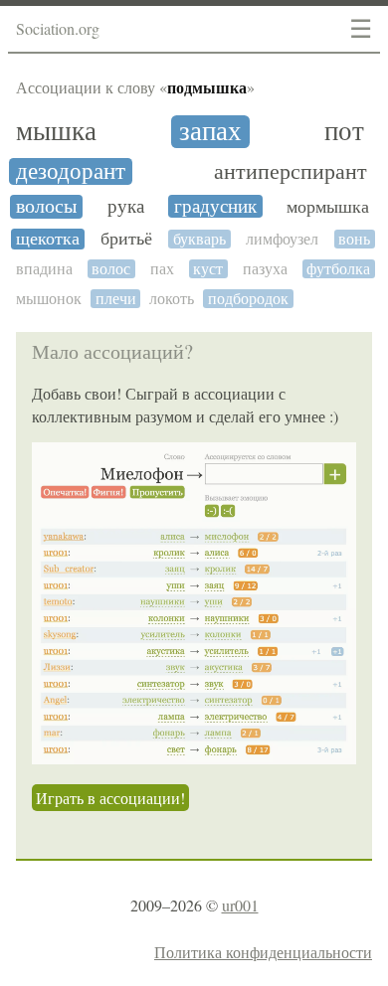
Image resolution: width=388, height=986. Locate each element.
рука (125, 206)
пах (162, 268)
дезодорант (70, 171)
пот (344, 131)
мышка (56, 131)
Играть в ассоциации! (110, 797)
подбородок (248, 298)
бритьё (126, 239)
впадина (44, 268)
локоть (171, 298)
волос (111, 268)
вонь (354, 239)
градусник (215, 206)
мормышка (328, 207)
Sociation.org (57, 28)
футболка (338, 268)
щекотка (48, 239)
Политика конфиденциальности (263, 951)
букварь (199, 239)
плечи (116, 298)
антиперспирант (290, 172)
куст (208, 268)
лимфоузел (282, 239)
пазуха (265, 268)
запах (210, 131)
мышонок (49, 298)
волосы (46, 207)
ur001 (240, 905)
